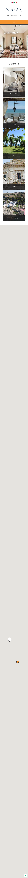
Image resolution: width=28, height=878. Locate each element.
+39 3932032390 (17, 14)
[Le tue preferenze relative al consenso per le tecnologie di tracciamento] (25, 875)
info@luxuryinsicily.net (16, 15)
